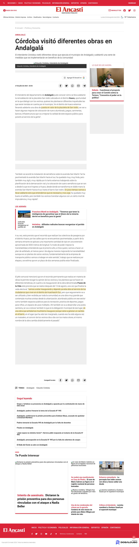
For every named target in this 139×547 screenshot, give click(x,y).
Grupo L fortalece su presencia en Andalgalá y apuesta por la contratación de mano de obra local (50, 405)
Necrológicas (47, 17)
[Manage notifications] (134, 537)
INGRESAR (132, 3)
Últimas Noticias (8, 17)
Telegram (56, 534)
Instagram (41, 534)
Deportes (75, 3)
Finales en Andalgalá (25, 428)
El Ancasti (19, 28)
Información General (61, 3)
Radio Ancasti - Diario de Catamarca (10, 10)
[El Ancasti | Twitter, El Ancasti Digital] (129, 10)
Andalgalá (30, 388)
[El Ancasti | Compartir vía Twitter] (66, 86)
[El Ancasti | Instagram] (134, 10)
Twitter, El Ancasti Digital (36, 534)
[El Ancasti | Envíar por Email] (78, 86)
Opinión (83, 3)
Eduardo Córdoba (43, 388)
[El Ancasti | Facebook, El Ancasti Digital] (124, 10)
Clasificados (37, 17)
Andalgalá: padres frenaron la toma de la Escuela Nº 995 (39, 411)
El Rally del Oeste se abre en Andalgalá (32, 445)
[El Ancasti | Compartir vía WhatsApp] (72, 86)
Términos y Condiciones (67, 534)
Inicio (20, 3)
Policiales (46, 3)
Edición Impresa (20, 17)
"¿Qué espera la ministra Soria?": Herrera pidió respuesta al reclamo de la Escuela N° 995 (50, 434)
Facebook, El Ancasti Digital (32, 534)
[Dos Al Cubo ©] (126, 544)
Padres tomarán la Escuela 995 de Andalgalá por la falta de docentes (44, 423)
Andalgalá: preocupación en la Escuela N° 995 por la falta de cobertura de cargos (48, 440)
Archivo (29, 17)
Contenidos (93, 3)
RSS (86, 534)
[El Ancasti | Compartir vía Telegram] (84, 86)
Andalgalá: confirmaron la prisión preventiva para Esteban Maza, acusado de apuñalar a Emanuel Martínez (50, 417)
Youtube (46, 534)
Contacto (56, 17)
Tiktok (51, 534)
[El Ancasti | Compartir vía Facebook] (60, 86)
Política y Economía (32, 3)
